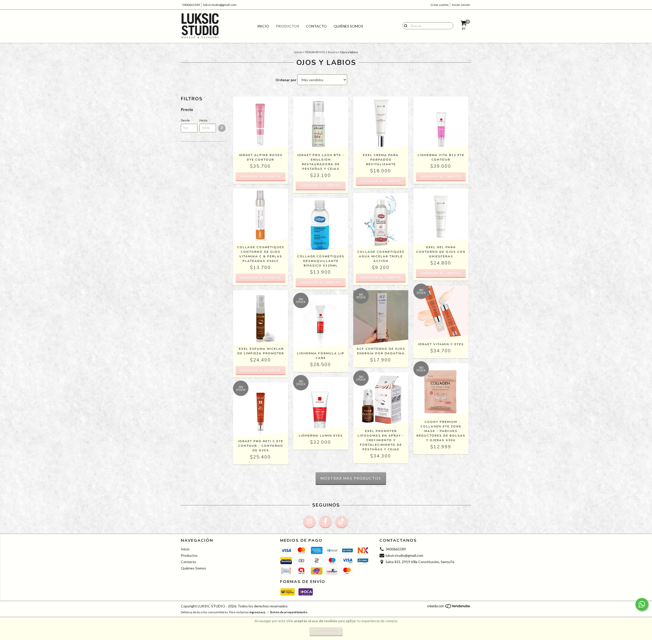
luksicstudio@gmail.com (220, 5)
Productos (287, 26)
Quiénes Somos (348, 26)
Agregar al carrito (381, 277)
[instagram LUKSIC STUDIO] (309, 522)
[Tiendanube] (449, 607)
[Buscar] (404, 25)
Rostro (332, 52)
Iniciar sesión (461, 5)
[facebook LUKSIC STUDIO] (325, 522)
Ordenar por (285, 80)
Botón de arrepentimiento (288, 612)
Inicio (263, 26)
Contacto (316, 26)
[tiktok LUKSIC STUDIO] (341, 522)
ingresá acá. (257, 612)
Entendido (326, 631)
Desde (185, 120)
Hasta (203, 120)
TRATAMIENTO (315, 52)
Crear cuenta (440, 5)
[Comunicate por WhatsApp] (641, 604)
